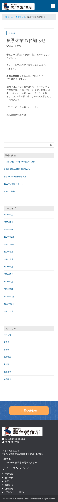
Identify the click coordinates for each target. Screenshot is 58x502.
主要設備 (9, 474)
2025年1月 (8, 229)
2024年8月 (8, 252)
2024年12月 (9, 237)
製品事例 (7, 379)
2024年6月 (8, 267)
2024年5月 (8, 274)
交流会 (6, 342)
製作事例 (9, 477)
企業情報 (9, 488)
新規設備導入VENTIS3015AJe (17, 169)
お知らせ (7, 334)
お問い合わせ (29, 410)
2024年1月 (8, 289)
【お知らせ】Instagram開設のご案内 (19, 161)
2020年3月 (8, 311)
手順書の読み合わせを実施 (15, 176)
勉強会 (6, 349)
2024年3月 (8, 281)
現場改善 (7, 372)
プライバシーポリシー (15, 492)
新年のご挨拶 (9, 191)
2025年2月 (8, 222)
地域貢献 (7, 357)
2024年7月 (8, 259)
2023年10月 (9, 304)
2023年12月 (9, 296)
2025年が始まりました (13, 184)
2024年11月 (9, 244)
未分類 (6, 364)
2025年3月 (8, 214)
